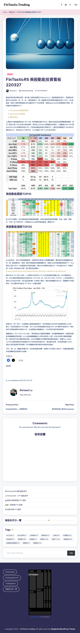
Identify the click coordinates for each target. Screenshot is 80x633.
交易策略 (34, 535)
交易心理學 (21, 535)
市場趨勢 (67, 535)
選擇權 (26, 543)
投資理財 (22, 539)
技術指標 (10, 539)
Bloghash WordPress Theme (63, 629)
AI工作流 (10, 535)
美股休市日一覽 (13, 520)
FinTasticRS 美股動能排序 (19, 110)
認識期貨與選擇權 (12, 543)
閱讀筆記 (37, 543)
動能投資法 (14, 117)
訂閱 (71, 553)
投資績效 (33, 539)
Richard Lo (26, 390)
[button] (25, 395)
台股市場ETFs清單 (14, 509)
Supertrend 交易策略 (17, 114)
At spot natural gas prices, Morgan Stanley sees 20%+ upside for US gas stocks (36, 271)
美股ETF (56, 539)
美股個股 (68, 539)
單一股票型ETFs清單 (14, 505)
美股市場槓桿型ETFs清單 (16, 500)
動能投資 (10, 74)
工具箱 (56, 535)
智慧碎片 (44, 539)
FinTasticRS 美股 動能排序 (17, 491)
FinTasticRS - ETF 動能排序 (17, 496)
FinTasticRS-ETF (12, 578)
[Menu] (76, 4)
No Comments (42, 90)
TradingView (10, 583)
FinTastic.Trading (17, 5)
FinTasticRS (10, 572)
